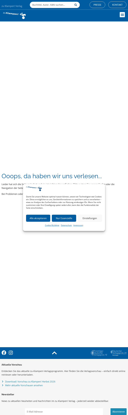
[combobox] (51, 5)
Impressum (78, 225)
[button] (122, 14)
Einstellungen (90, 218)
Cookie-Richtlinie (52, 225)
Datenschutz (66, 225)
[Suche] (76, 5)
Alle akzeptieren (38, 218)
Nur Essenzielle (64, 218)
